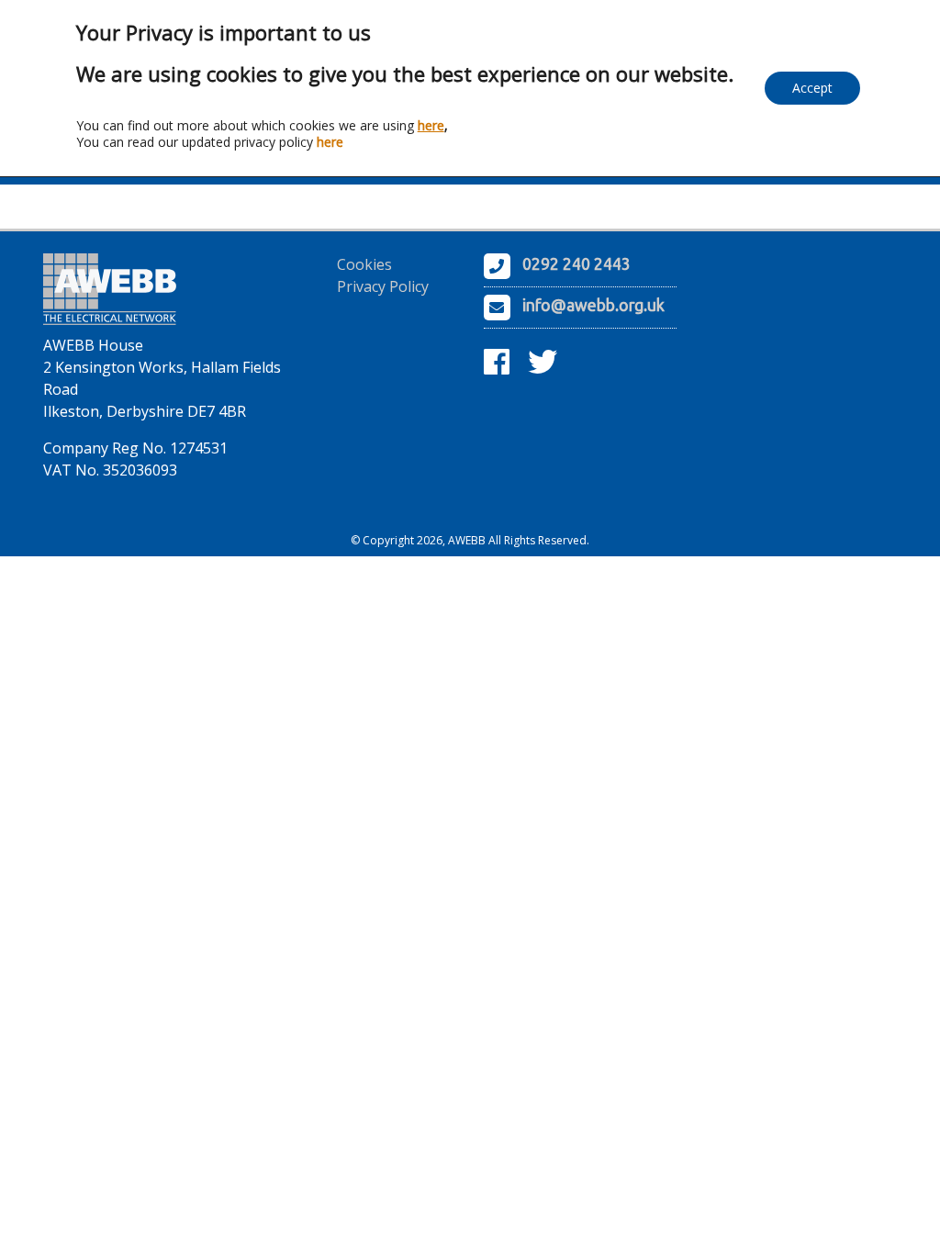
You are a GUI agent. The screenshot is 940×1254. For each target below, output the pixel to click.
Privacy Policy (383, 286)
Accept (812, 87)
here (431, 125)
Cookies (364, 264)
